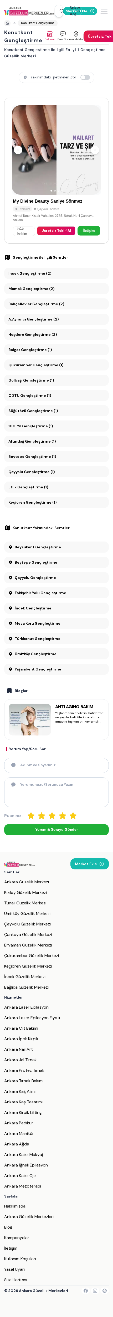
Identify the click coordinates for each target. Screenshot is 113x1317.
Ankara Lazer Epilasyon (26, 1007)
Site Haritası (15, 1280)
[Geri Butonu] (95, 150)
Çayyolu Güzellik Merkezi (27, 924)
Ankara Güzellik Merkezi (26, 882)
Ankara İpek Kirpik (21, 1038)
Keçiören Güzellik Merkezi (28, 966)
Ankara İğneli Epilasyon (26, 1165)
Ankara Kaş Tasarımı (23, 1102)
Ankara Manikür (19, 1133)
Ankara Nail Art (18, 1049)
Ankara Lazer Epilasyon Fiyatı (32, 1017)
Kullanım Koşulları (20, 1258)
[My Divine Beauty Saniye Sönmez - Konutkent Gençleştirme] (56, 170)
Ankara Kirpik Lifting (23, 1112)
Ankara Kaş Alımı (19, 1091)
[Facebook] (85, 1291)
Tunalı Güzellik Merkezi (25, 903)
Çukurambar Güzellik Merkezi (31, 955)
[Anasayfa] (7, 23)
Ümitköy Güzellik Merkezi (27, 913)
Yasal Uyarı (14, 1269)
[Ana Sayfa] (29, 11)
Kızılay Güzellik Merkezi (25, 892)
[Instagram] (95, 1291)
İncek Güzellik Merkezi (24, 976)
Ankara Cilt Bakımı (21, 1028)
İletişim (89, 231)
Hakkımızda (14, 1206)
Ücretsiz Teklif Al (56, 230)
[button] (59, 11)
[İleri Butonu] (18, 150)
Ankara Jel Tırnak (20, 1060)
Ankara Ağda (16, 1144)
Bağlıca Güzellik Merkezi (26, 987)
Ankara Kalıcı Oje (20, 1175)
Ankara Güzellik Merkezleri (29, 1216)
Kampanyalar (16, 1237)
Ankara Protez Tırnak (24, 1070)
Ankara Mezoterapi (22, 1186)
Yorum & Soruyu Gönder (56, 829)
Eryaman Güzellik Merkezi (28, 945)
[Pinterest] (104, 1291)
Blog (8, 1227)
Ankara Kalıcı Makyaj (23, 1154)
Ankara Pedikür (18, 1123)
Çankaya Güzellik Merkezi (28, 934)
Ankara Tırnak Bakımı (23, 1081)
